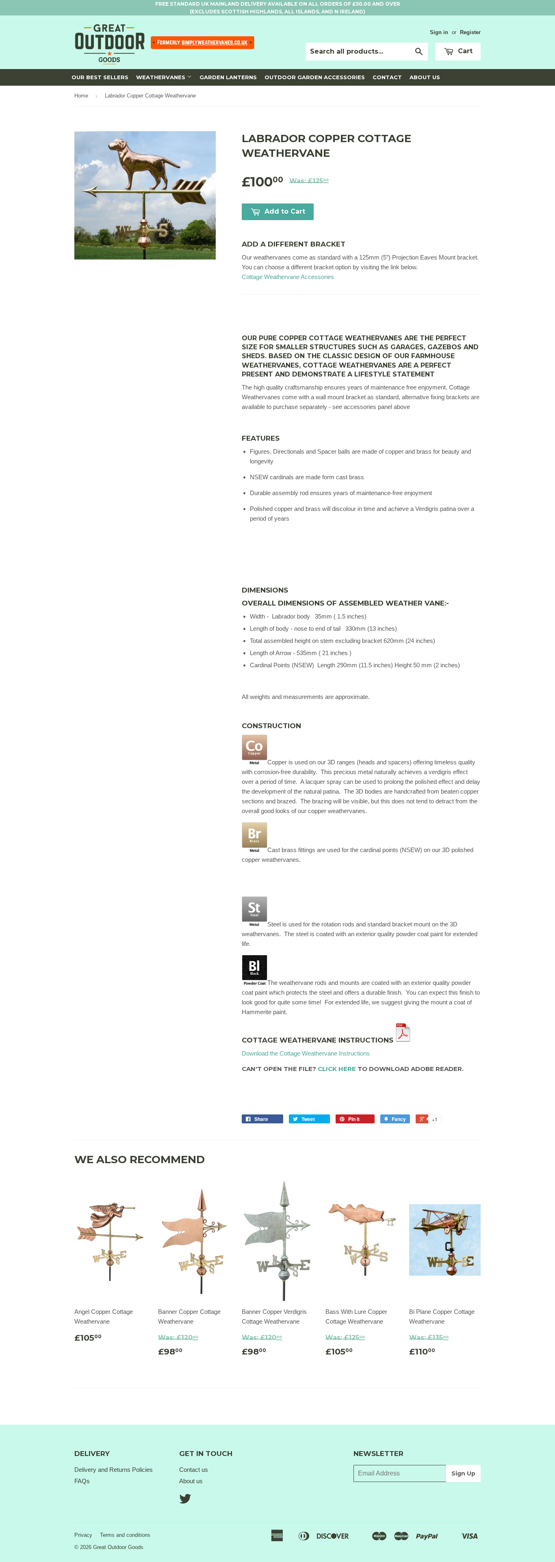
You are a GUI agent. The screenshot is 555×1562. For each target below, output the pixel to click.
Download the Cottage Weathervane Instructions (306, 1053)
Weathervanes (161, 77)
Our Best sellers (100, 77)
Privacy (83, 1535)
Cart (464, 51)
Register (470, 32)
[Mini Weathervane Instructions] (403, 1040)
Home (81, 96)
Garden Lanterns (228, 77)
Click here (337, 1069)
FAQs (82, 1481)
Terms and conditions (125, 1535)
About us (191, 1481)
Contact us (193, 1469)
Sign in (439, 32)
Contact (387, 77)
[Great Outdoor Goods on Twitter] (185, 1501)
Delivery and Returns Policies (113, 1469)
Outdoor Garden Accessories (314, 77)
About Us (425, 77)
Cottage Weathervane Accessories (288, 276)
